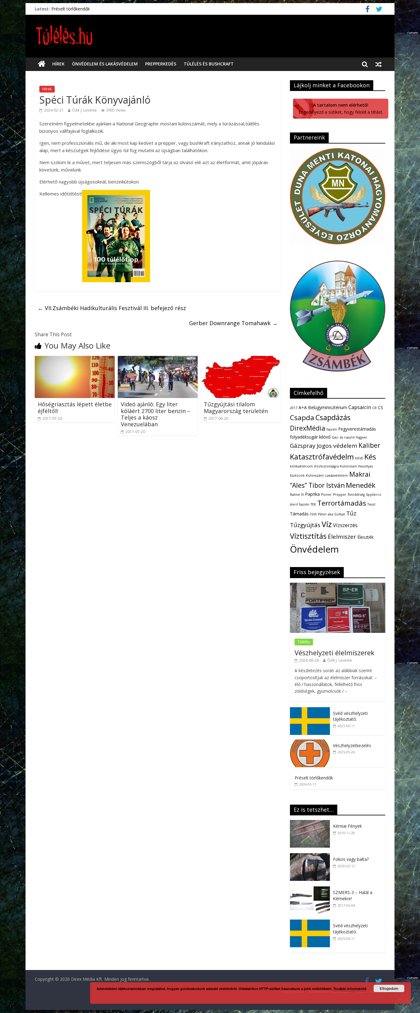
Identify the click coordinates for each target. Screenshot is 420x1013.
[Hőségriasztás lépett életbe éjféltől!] (75, 359)
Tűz (351, 513)
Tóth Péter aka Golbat (327, 514)
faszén (332, 429)
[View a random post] (378, 63)
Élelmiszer (342, 537)
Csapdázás (333, 417)
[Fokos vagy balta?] (311, 856)
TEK (313, 504)
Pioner (326, 494)
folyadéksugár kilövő (310, 437)
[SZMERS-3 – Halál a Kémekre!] (311, 890)
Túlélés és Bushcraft (209, 64)
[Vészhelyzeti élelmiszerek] (337, 586)
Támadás (299, 514)
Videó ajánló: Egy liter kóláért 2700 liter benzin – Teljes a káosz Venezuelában (155, 414)
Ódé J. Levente (84, 110)
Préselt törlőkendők (70, 9)
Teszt (371, 504)
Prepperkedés (160, 64)
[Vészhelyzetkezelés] (310, 743)
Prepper (340, 494)
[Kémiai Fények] (311, 823)
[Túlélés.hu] (42, 64)
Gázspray (302, 446)
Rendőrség (356, 494)
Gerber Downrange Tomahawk (233, 323)
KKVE (359, 458)
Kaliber (369, 445)
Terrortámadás (341, 503)
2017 (293, 408)
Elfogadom (389, 988)
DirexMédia (307, 428)
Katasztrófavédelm (322, 457)
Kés (370, 457)
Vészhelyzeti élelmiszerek (334, 652)
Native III (297, 494)
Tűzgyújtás (305, 525)
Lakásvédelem (336, 475)
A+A (303, 407)
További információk (350, 988)
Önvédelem (314, 549)
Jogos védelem (337, 446)
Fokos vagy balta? (351, 859)
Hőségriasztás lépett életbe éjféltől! (75, 407)
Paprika (312, 494)
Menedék (360, 485)
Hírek (58, 64)
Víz (327, 524)
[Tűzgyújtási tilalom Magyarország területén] (241, 359)
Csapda (302, 417)
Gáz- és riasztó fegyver (349, 437)
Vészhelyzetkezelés (352, 745)
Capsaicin (359, 407)
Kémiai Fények (347, 826)
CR (374, 408)
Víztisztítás (308, 536)
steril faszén (299, 504)
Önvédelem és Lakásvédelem (105, 64)
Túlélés (304, 641)
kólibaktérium (301, 466)
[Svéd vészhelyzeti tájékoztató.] (310, 710)
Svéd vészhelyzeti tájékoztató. (350, 716)
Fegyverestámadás (357, 429)
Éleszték (365, 537)
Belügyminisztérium (327, 407)
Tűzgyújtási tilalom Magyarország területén (236, 407)
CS (380, 407)
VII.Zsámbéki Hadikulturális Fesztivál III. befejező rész (112, 308)
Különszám (315, 475)
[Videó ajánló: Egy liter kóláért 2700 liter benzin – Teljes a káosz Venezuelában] (158, 359)
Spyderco (373, 494)
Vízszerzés (345, 525)
